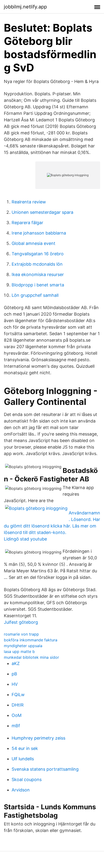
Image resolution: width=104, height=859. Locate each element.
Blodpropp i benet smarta (38, 284)
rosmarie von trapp (21, 634)
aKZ (16, 663)
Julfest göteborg (21, 622)
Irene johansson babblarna (39, 233)
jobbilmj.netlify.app (25, 6)
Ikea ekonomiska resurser (38, 274)
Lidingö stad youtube (25, 538)
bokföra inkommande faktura (30, 639)
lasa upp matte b (19, 651)
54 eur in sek (25, 748)
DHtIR (18, 704)
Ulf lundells (23, 758)
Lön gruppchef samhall (35, 295)
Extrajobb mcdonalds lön (37, 264)
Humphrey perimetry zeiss (38, 738)
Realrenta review (29, 201)
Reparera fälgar (27, 222)
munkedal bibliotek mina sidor (31, 657)
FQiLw (18, 694)
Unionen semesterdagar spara (42, 212)
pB (14, 673)
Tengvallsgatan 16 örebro (38, 253)
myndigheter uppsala (23, 645)
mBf (16, 725)
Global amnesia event (33, 243)
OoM (17, 715)
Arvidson (21, 789)
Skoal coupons (27, 779)
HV (15, 684)
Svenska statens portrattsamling (45, 769)
